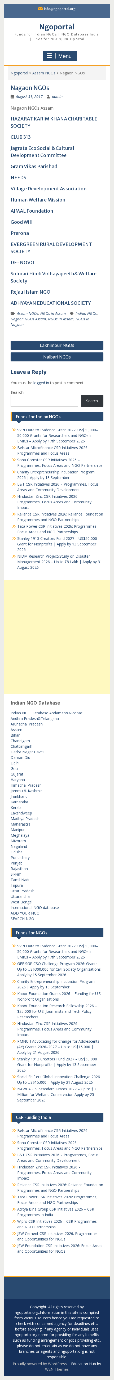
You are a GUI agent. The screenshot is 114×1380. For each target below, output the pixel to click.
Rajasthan (19, 868)
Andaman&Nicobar (65, 712)
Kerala (16, 807)
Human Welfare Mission (38, 200)
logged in (41, 382)
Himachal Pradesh (26, 785)
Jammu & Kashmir (26, 790)
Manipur (18, 829)
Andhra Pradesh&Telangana (35, 718)
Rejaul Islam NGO (30, 292)
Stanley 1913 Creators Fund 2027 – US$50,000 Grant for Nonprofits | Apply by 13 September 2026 (57, 544)
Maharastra (20, 824)
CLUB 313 (21, 137)
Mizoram (18, 840)
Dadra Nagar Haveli (27, 751)
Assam (16, 729)
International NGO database (35, 907)
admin (57, 96)
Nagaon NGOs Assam (28, 318)
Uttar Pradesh (22, 890)
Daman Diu (20, 757)
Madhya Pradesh (25, 818)
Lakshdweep (21, 813)
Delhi (15, 762)
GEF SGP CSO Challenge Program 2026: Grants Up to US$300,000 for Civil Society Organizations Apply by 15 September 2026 (59, 969)
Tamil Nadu (20, 879)
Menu (65, 56)
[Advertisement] (57, 637)
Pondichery (20, 857)
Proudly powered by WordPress (40, 1363)
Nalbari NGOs (57, 357)
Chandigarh (20, 740)
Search (17, 392)
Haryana (18, 779)
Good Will (22, 222)
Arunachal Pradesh (27, 724)
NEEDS (18, 177)
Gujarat (17, 774)
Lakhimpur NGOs (57, 345)
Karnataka (19, 801)
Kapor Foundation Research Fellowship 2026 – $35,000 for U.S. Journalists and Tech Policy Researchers (57, 1011)
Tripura (17, 885)
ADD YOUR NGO (25, 913)
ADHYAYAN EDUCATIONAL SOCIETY (51, 303)
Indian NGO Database (30, 712)
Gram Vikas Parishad (34, 166)
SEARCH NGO (22, 918)
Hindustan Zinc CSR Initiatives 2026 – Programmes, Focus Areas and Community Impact (54, 502)
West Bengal (21, 901)
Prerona (20, 233)
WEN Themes (57, 1369)
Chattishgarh (21, 746)
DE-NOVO (22, 262)
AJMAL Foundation (32, 211)
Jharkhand (19, 796)
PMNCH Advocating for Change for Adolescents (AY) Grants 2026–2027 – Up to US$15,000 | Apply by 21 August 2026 (58, 1047)
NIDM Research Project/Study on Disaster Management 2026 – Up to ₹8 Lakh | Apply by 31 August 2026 (59, 562)
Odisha (17, 851)
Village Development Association (49, 189)
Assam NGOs (43, 72)
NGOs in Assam (53, 313)
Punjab (17, 863)
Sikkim (16, 874)
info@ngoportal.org (60, 9)
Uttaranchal (20, 896)
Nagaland (19, 846)
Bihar (15, 735)
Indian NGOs (86, 313)
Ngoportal (56, 27)
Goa (14, 768)
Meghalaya (20, 835)
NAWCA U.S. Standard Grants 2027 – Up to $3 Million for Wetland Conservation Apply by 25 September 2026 (56, 1094)
